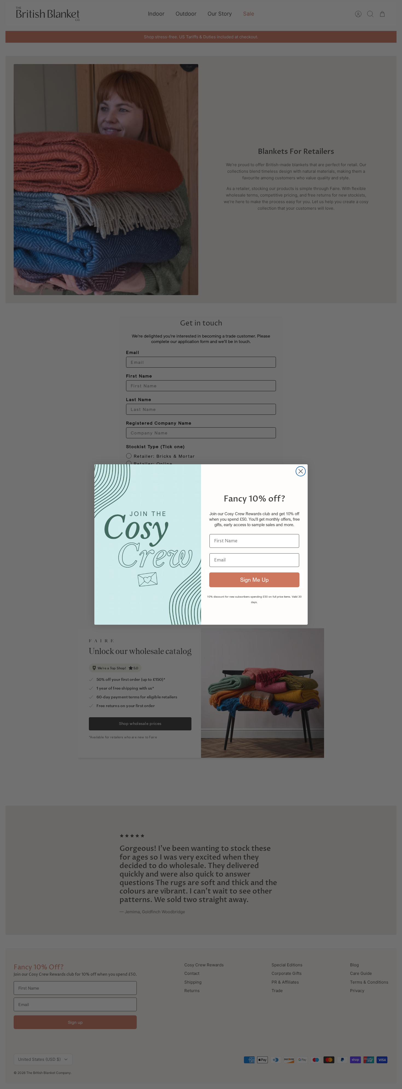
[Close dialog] (300, 471)
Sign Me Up (254, 579)
